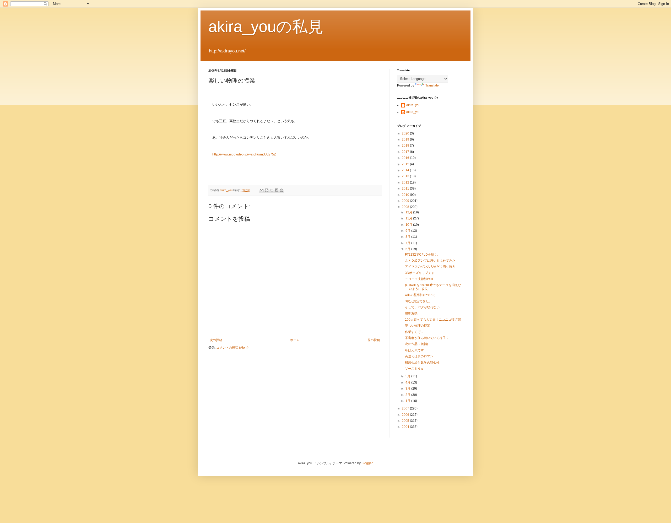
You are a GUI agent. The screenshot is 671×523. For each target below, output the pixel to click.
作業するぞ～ (414, 332)
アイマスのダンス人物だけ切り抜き (430, 266)
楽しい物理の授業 (417, 325)
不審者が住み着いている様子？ (427, 338)
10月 (409, 225)
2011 (406, 188)
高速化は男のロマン (419, 356)
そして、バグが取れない (422, 307)
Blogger (366, 463)
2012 (406, 182)
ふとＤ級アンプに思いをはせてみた (430, 260)
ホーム (295, 340)
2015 (406, 164)
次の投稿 (216, 340)
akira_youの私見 (265, 26)
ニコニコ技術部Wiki (419, 279)
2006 (406, 415)
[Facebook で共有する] (276, 190)
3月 (408, 388)
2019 (406, 139)
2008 (406, 207)
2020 (406, 133)
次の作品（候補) (416, 344)
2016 (406, 158)
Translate (432, 85)
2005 (406, 421)
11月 (409, 218)
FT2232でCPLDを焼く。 (422, 254)
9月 (408, 231)
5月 (408, 376)
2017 (406, 152)
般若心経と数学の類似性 (422, 362)
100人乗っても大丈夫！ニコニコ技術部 (433, 319)
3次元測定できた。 (418, 301)
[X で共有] (271, 190)
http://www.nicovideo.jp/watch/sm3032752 (244, 154)
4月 (408, 382)
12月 (409, 212)
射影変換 (411, 313)
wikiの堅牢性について (420, 295)
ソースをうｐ (414, 368)
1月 (408, 401)
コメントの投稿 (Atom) (232, 347)
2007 (406, 408)
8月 (408, 237)
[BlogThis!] (266, 190)
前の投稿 (373, 340)
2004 (406, 427)
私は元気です (414, 350)
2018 (406, 145)
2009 (406, 201)
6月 (408, 249)
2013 (406, 176)
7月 (408, 243)
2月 (408, 395)
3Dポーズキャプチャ (419, 273)
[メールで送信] (261, 190)
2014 (406, 170)
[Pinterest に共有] (281, 190)
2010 (406, 195)
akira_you (413, 105)
